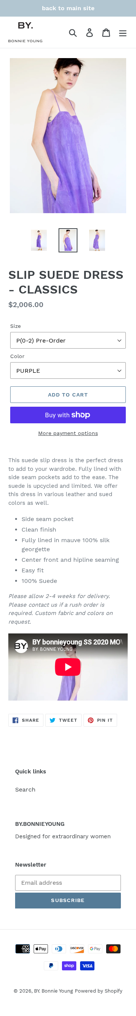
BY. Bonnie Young (53, 991)
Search (25, 789)
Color (17, 356)
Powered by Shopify (98, 991)
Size (15, 326)
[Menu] (122, 32)
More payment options (68, 433)
